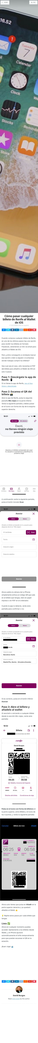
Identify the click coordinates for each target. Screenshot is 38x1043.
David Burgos (19, 995)
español (26, 325)
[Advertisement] (19, 334)
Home (6, 2)
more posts (16, 999)
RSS (34, 2)
